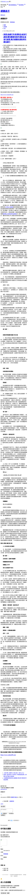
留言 (16, 797)
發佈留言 (3, 815)
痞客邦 (12, 797)
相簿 (4, 25)
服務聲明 (16, 876)
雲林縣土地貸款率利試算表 (10, 214)
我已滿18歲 (3, 893)
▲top (2, 803)
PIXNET (6, 874)
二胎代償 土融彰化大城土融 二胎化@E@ (13, 773)
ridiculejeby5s (4, 789)
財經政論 (12, 22)
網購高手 (5, 11)
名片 (4, 28)
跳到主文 (3, 15)
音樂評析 (11, 801)
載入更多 (3, 806)
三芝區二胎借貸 (9, 207)
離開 (8, 893)
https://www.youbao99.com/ (7, 94)
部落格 (5, 26)
